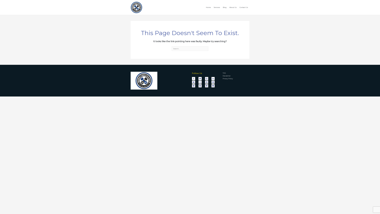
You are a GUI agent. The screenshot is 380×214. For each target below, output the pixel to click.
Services (217, 7)
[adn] (213, 85)
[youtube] (195, 82)
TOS (224, 73)
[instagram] (202, 82)
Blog (224, 7)
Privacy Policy (228, 79)
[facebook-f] (195, 78)
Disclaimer (227, 76)
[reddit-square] (208, 85)
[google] (208, 78)
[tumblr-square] (195, 85)
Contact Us (243, 7)
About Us (233, 7)
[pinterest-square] (214, 82)
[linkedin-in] (214, 78)
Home (208, 7)
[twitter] (202, 78)
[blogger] (208, 82)
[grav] (202, 85)
